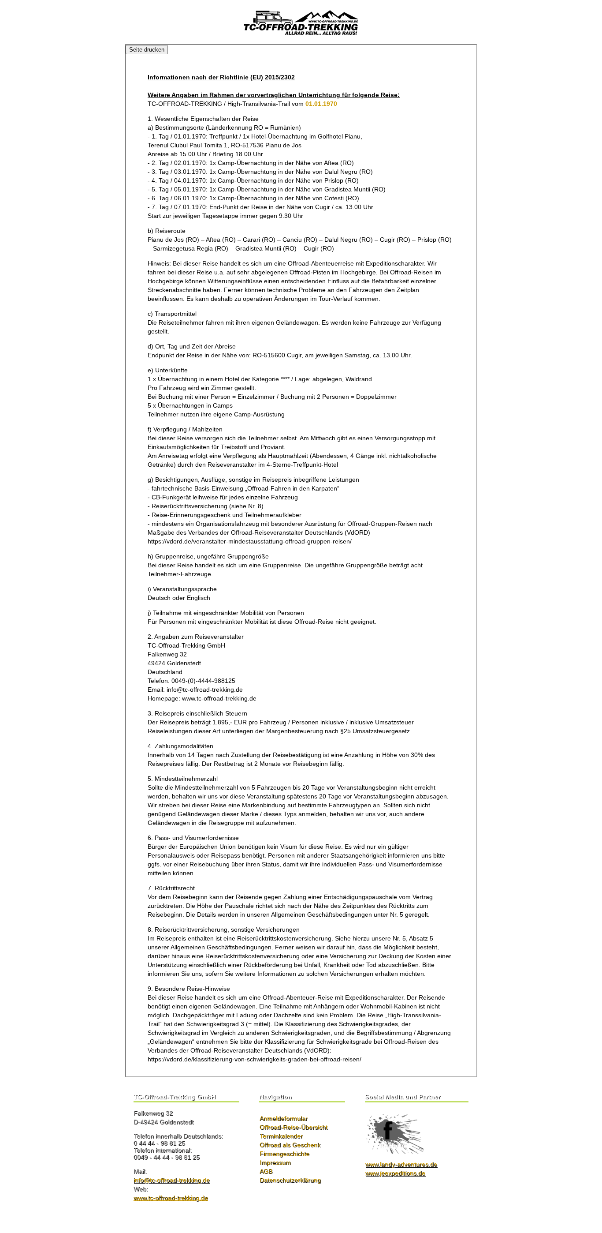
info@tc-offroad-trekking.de (172, 1180)
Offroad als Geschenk (290, 1144)
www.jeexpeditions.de (395, 1173)
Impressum (275, 1162)
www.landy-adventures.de (401, 1164)
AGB (266, 1171)
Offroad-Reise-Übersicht (293, 1127)
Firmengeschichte (284, 1153)
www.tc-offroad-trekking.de (171, 1197)
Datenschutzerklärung (290, 1180)
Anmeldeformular (284, 1118)
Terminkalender (281, 1135)
